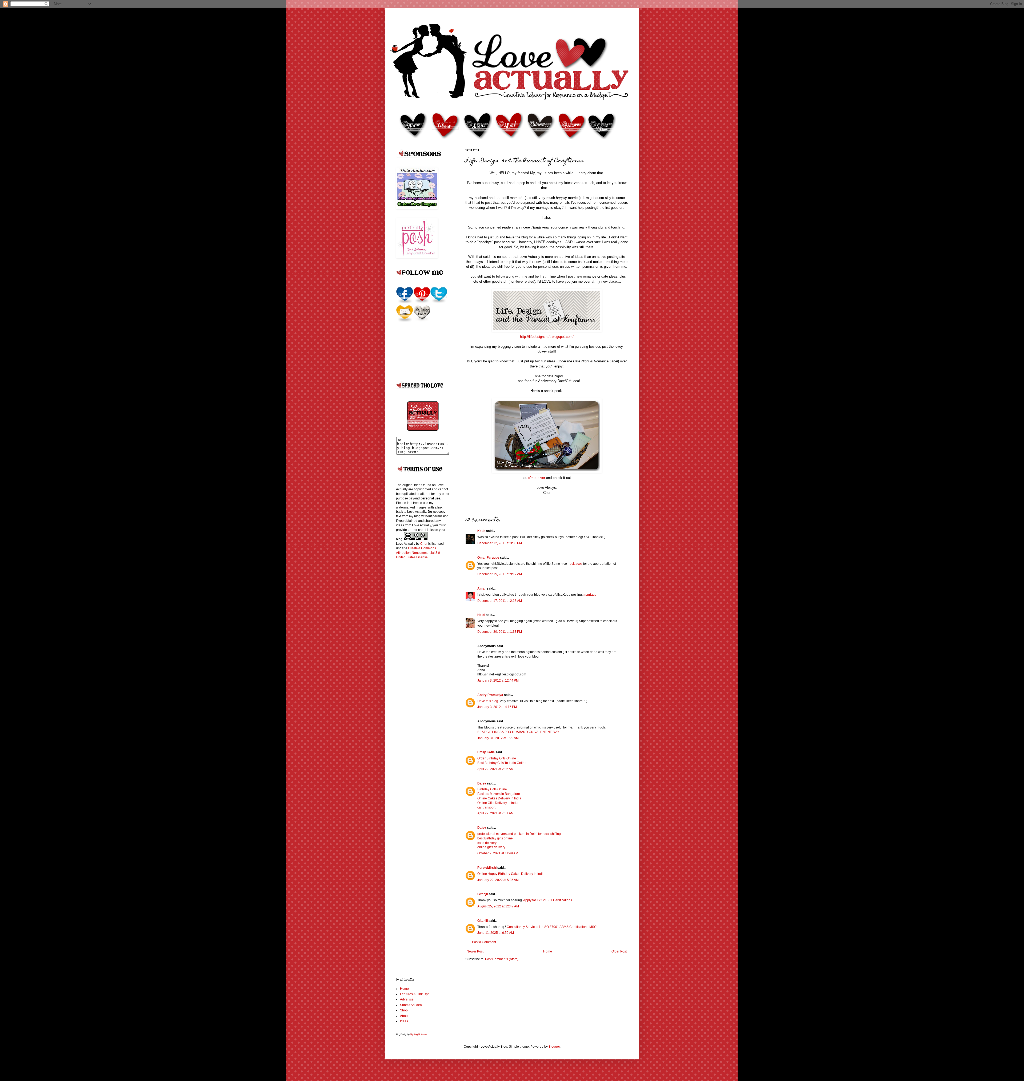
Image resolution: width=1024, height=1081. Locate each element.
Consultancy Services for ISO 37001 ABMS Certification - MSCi (552, 927)
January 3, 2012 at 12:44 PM (498, 680)
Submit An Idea (411, 1005)
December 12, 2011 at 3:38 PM (499, 543)
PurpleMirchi (487, 868)
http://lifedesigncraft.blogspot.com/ (547, 337)
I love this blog (487, 701)
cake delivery (487, 843)
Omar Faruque (488, 557)
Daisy (481, 783)
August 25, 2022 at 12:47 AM (498, 906)
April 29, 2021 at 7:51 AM (495, 813)
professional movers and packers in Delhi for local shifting (519, 834)
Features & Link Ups (414, 994)
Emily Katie (486, 752)
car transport (486, 807)
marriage (590, 594)
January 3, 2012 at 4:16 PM (497, 707)
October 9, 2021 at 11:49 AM (497, 853)
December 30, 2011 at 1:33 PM (499, 632)
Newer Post (475, 951)
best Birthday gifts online (495, 838)
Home (547, 951)
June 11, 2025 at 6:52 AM (495, 933)
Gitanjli (482, 894)
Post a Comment (484, 942)
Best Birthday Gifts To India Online (501, 763)
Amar (481, 588)
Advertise (407, 999)
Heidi (481, 615)
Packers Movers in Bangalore (498, 794)
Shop (404, 1010)
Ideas (404, 1021)
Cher (423, 544)
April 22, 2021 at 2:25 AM (495, 769)
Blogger (554, 1046)
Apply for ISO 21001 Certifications (547, 900)
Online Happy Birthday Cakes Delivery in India (511, 874)
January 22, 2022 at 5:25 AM (498, 880)
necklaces (575, 564)
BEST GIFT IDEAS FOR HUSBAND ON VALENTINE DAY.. (518, 732)
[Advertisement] (417, 647)
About (404, 1016)
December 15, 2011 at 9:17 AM (499, 574)
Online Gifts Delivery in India (497, 803)
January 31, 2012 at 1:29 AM (498, 738)
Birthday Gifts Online (492, 789)
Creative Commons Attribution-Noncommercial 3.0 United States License (418, 552)
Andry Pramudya (490, 695)
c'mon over (536, 478)
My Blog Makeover (418, 1034)
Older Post (619, 951)
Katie (481, 531)
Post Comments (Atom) (501, 959)
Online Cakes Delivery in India (499, 798)
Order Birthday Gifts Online (496, 758)
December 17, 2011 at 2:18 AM (499, 601)
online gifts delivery (491, 847)
